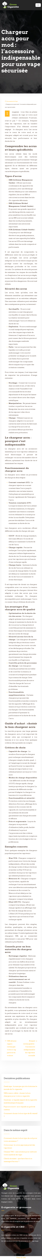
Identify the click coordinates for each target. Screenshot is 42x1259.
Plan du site (21, 1258)
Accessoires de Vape (12, 101)
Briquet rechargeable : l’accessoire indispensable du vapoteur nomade (29, 1048)
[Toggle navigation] (38, 5)
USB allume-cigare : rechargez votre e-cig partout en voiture (12, 1048)
